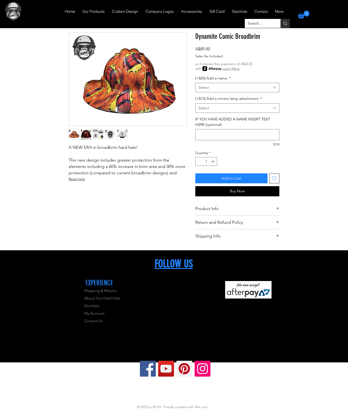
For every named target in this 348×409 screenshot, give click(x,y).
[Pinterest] (184, 369)
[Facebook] (148, 369)
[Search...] (285, 23)
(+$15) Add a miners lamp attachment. (228, 98)
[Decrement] (199, 161)
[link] (303, 14)
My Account (94, 313)
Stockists (91, 305)
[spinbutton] (206, 161)
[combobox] (237, 87)
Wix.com (201, 407)
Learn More (231, 68)
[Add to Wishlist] (274, 178)
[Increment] (213, 161)
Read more (77, 179)
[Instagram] (202, 369)
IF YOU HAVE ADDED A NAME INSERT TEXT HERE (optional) (232, 122)
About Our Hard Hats (102, 298)
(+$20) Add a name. (213, 78)
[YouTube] (166, 369)
